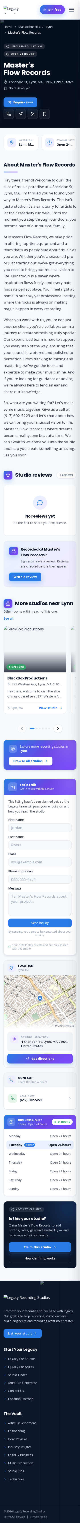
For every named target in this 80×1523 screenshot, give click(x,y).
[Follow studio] (33, 114)
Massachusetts (29, 27)
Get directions (42, 1058)
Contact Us (16, 1391)
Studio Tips (16, 1471)
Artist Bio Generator (22, 1383)
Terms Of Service (14, 1517)
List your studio (20, 1333)
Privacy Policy (38, 1517)
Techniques (16, 1479)
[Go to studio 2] (37, 728)
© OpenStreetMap (64, 1025)
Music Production (20, 1463)
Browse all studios (28, 761)
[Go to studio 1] (32, 728)
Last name (16, 837)
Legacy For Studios (22, 1359)
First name (16, 820)
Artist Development (22, 1423)
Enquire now (23, 102)
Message (15, 888)
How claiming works (40, 1258)
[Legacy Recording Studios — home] (17, 10)
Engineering (16, 1431)
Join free (54, 9)
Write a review (25, 577)
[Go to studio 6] (49, 728)
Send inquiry (40, 923)
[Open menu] (71, 10)
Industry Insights (20, 1447)
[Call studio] (9, 114)
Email (12, 854)
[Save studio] (45, 114)
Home (8, 27)
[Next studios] (58, 728)
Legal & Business (20, 1455)
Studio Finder (17, 1375)
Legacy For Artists (21, 1367)
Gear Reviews (18, 1439)
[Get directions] (21, 114)
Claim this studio (37, 1247)
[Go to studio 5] (46, 728)
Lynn (49, 27)
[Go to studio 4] (43, 728)
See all (9, 618)
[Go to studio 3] (40, 728)
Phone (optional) (20, 871)
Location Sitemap (20, 1399)
